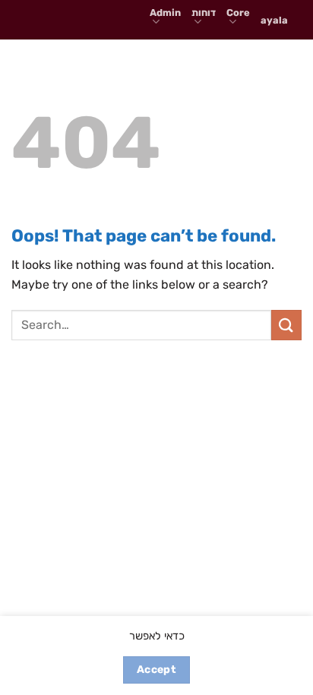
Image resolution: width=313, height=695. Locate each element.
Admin (165, 12)
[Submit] (286, 325)
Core (238, 12)
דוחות (203, 12)
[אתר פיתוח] (74, 23)
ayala (274, 20)
